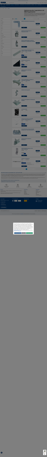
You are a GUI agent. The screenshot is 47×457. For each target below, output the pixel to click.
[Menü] (45, 450)
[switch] (44, 454)
